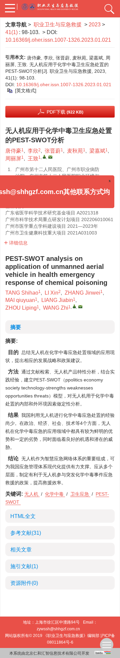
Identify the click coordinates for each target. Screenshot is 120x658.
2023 (95, 24)
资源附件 (24, 583)
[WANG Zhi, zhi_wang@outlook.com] (74, 306)
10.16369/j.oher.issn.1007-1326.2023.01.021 (58, 40)
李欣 (33, 151)
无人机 (32, 494)
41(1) (12, 32)
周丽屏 (13, 158)
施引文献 (24, 566)
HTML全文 (23, 516)
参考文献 (25, 533)
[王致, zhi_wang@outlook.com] (44, 157)
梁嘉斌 (97, 151)
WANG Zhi (55, 308)
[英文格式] (25, 90)
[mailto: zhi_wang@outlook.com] (80, 306)
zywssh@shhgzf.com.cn (58, 629)
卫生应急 (80, 494)
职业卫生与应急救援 (58, 24)
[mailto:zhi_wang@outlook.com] (50, 157)
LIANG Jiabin (57, 300)
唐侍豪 (13, 151)
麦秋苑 (75, 151)
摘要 (15, 327)
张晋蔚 (53, 151)
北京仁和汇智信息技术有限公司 (53, 653)
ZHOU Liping (21, 308)
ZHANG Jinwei (82, 293)
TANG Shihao (21, 293)
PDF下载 (65, 112)
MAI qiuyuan (20, 300)
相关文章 (21, 549)
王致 (33, 158)
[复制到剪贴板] (10, 90)
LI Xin (51, 293)
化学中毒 (55, 494)
